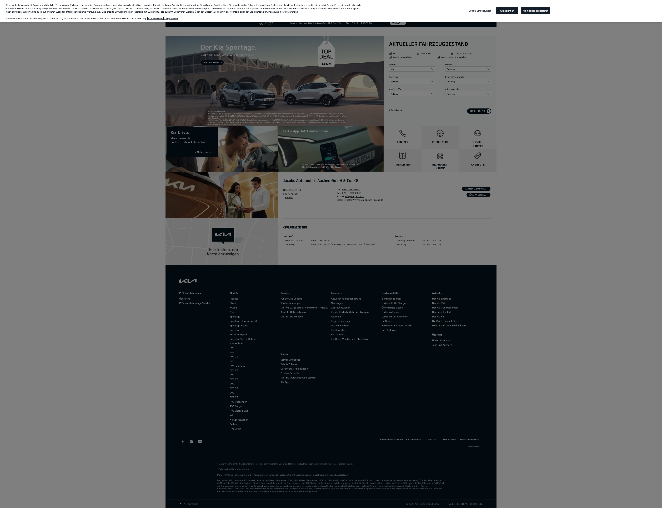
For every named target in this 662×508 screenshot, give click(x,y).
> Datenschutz (155, 18)
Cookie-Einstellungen (480, 10)
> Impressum (171, 18)
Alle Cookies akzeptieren (535, 10)
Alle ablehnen (507, 10)
